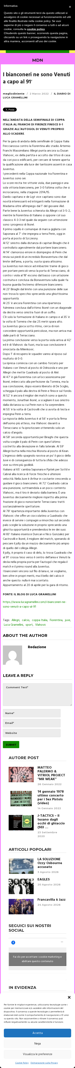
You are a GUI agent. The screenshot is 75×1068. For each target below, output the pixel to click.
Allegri (15, 620)
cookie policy (36, 29)
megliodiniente (13, 93)
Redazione (37, 647)
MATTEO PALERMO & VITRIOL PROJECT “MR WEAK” (51, 773)
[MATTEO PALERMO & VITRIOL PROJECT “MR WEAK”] (21, 774)
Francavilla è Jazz (52, 900)
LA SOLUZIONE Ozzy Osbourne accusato (50, 863)
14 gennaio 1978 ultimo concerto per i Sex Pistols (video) (51, 797)
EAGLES (44, 880)
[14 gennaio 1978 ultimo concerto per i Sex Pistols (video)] (21, 798)
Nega (37, 1043)
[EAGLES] (21, 886)
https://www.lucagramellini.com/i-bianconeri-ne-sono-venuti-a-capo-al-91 (34, 604)
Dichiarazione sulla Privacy (44, 1063)
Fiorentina (56, 620)
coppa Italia (39, 620)
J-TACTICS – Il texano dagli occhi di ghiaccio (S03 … (51, 821)
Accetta (37, 1033)
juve (67, 620)
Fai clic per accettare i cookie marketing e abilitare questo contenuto (37, 959)
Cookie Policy (22, 1063)
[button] (69, 997)
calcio (25, 620)
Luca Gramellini (13, 624)
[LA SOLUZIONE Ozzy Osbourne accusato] (21, 866)
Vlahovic (40, 624)
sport (29, 624)
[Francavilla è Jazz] (21, 906)
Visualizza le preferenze (37, 1054)
